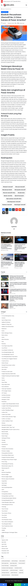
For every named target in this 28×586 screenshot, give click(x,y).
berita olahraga (14, 560)
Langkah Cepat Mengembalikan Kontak (10, 403)
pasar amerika (8, 195)
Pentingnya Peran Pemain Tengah (9, 459)
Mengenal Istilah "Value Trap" (8, 427)
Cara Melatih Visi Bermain (7, 350)
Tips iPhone (4, 517)
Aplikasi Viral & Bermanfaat (8, 326)
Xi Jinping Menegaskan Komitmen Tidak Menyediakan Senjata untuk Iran (18, 291)
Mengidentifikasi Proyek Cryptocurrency (10, 429)
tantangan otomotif (20, 204)
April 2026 (4, 544)
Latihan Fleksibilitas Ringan (8, 410)
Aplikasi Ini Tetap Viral (6, 324)
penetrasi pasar (19, 195)
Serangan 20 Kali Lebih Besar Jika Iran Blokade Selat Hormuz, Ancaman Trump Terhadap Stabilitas (18, 298)
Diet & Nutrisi (5, 367)
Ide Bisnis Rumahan (6, 395)
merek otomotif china (9, 192)
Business (4, 343)
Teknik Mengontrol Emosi (7, 504)
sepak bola (21, 572)
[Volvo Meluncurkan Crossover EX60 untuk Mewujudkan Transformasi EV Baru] (7, 239)
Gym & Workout (5, 386)
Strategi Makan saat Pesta (7, 496)
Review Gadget (5, 474)
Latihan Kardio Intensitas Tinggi (9, 416)
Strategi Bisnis (5, 491)
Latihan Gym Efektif (6, 414)
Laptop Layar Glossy (6, 408)
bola (3, 341)
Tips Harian (4, 515)
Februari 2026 (5, 548)
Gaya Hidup (4, 382)
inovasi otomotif (20, 186)
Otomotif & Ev (8, 9)
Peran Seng (4, 461)
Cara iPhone (4, 348)
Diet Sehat (4, 369)
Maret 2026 (4, 546)
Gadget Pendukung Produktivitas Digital (10, 375)
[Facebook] (3, 209)
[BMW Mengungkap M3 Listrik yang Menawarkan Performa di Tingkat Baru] (7, 257)
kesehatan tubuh (5, 570)
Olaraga (3, 440)
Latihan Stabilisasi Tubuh (7, 420)
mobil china (22, 192)
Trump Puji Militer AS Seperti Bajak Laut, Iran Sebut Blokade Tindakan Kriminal (18, 284)
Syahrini (14, 226)
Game (3, 378)
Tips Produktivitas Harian (7, 526)
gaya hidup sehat (13, 563)
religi (3, 470)
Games (3, 380)
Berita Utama (5, 335)
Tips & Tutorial (5, 508)
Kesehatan (4, 401)
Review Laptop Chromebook (8, 478)
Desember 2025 (5, 550)
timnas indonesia (15, 574)
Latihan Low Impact (6, 418)
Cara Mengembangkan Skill (8, 352)
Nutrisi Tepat (4, 435)
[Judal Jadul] (8, 5)
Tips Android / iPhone (6, 513)
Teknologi (4, 506)
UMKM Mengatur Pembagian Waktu (9, 532)
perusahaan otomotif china (14, 198)
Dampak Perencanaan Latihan (8, 365)
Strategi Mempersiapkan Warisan (9, 498)
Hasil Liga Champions (6, 388)
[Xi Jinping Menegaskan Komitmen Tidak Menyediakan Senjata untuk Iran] (4, 291)
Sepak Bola (4, 481)
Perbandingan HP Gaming (7, 463)
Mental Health (5, 431)
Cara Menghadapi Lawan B (8, 354)
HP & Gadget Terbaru (6, 390)
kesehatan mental (18, 567)
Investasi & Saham (6, 397)
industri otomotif (8, 186)
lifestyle (3, 423)
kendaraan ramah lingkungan (7, 567)
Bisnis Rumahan (5, 339)
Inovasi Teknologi (5, 565)
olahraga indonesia (5, 572)
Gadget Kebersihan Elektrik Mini (9, 373)
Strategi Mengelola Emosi (7, 500)
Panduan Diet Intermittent (7, 448)
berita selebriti (22, 560)
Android (3, 317)
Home (3, 9)
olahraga (21, 570)
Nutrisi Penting (5, 433)
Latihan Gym (4, 412)
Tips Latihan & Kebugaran (7, 521)
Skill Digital (4, 485)
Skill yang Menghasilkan (7, 487)
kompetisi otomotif (20, 189)
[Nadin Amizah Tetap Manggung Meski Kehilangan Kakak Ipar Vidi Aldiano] (4, 306)
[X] (7, 209)
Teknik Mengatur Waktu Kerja (8, 502)
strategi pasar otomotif (14, 201)
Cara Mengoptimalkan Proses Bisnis (9, 356)
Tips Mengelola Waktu (6, 523)
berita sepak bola (5, 563)
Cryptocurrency (5, 360)
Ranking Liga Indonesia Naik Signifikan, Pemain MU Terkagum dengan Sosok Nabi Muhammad (18, 277)
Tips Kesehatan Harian (7, 519)
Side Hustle (4, 483)
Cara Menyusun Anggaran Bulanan (9, 358)
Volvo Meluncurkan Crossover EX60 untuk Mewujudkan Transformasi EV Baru (6, 246)
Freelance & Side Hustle (7, 371)
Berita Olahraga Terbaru (7, 333)
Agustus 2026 (5, 540)
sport (3, 489)
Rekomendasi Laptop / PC (7, 466)
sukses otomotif (7, 204)
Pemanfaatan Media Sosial (8, 455)
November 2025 (5, 552)
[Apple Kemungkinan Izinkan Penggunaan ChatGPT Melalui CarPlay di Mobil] (21, 257)
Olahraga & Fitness (6, 438)
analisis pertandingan (6, 560)
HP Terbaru (4, 393)
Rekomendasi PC (5, 468)
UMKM (3, 530)
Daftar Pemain (5, 363)
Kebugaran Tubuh (6, 399)
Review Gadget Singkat (7, 476)
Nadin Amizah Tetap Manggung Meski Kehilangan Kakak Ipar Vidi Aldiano (18, 305)
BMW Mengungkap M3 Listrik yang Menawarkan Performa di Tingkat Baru (7, 264)
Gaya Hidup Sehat (6, 384)
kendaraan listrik (7, 189)
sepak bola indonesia (6, 574)
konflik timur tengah (14, 570)
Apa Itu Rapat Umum (6, 320)
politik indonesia (14, 572)
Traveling (4, 528)
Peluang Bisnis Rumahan (7, 453)
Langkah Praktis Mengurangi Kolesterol (10, 405)
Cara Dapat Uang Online (7, 345)
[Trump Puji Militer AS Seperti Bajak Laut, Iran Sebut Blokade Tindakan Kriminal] (4, 284)
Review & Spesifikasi (6, 472)
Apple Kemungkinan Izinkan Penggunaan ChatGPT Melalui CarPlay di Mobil (20, 264)
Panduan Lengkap (6, 450)
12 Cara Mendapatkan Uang (8, 315)
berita (3, 330)
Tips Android (4, 511)
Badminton (4, 328)
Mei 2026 (4, 542)
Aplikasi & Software (6, 322)
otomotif (4, 442)
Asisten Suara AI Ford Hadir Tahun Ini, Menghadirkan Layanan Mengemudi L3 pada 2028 (20, 247)
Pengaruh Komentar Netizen (8, 457)
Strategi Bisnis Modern (7, 493)
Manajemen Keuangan (7, 425)
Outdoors (4, 446)
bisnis (3, 337)
